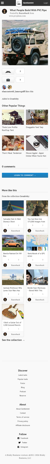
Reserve (23, 395)
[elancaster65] (4, 88)
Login (46, 3)
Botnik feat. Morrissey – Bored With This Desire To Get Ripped (36, 290)
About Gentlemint (22, 409)
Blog (23, 387)
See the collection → (13, 339)
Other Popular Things (13, 105)
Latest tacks (22, 375)
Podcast (23, 391)
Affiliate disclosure (23, 425)
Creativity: (25, 196)
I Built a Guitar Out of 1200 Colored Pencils (12, 323)
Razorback (15, 230)
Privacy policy (23, 421)
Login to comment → (25, 175)
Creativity (14, 98)
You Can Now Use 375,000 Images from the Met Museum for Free (36, 223)
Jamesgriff (20, 91)
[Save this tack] (8, 80)
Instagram (24, 447)
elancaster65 (8, 91)
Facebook (24, 438)
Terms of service (22, 417)
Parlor (22, 383)
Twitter (24, 442)
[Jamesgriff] (10, 88)
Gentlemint (25, 4)
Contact (23, 413)
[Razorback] (4, 13)
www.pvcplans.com (17, 16)
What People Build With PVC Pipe (28, 10)
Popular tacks (23, 379)
